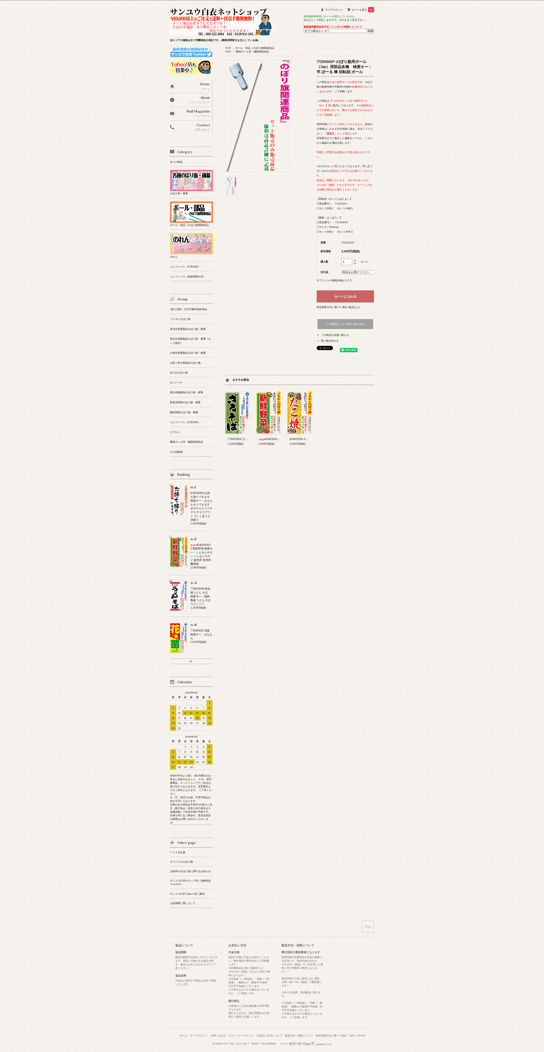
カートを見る (362, 9)
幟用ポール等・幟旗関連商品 (252, 51)
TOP (228, 48)
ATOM (361, 1035)
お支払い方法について (269, 1035)
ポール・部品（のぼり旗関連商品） (255, 48)
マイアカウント (334, 9)
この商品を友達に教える (335, 334)
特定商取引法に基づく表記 (331, 1035)
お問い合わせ (218, 1035)
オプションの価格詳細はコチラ (334, 280)
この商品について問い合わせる (345, 324)
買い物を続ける (330, 340)
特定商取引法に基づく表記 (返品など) (338, 307)
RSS (351, 1035)
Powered (284, 1043)
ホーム (183, 1035)
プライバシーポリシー (241, 1035)
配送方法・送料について (299, 1035)
